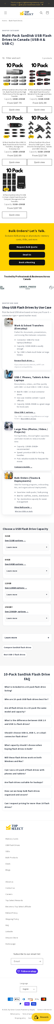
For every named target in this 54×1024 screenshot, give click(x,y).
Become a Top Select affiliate (18, 906)
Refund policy (15, 1014)
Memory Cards (12, 839)
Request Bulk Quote (27, 247)
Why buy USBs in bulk (24, 511)
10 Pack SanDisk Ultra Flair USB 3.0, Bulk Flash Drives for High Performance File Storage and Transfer (14, 93)
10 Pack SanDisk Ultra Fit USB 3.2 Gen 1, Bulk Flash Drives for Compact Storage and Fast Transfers (14, 198)
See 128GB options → (16, 588)
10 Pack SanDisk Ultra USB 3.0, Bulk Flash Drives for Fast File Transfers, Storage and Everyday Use (14, 145)
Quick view (14, 109)
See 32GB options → (15, 540)
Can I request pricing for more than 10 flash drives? (27, 805)
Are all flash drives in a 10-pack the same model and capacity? (25, 710)
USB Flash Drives (13, 845)
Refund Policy (12, 913)
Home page (10, 944)
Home (4, 21)
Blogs (8, 870)
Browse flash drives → (24, 360)
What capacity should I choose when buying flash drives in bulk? (23, 747)
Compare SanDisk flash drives (17, 647)
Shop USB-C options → (24, 412)
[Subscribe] (40, 961)
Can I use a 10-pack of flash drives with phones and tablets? (24, 772)
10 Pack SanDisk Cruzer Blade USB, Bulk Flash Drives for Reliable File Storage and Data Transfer (40, 93)
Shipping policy (20, 1018)
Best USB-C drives (28, 419)
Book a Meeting (27, 262)
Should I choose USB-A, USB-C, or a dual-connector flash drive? (26, 734)
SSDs (8, 851)
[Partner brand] (21, 287)
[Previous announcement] (5, 4)
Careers (9, 894)
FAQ (7, 925)
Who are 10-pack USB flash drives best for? (26, 699)
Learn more (12, 547)
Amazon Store (12, 937)
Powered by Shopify (28, 1010)
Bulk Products (12, 857)
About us (9, 882)
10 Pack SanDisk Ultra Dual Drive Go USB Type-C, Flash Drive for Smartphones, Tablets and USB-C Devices (39, 145)
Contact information (45, 1010)
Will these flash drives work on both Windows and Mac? (23, 759)
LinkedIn (9, 931)
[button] (5, 13)
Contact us (10, 888)
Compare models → (23, 467)
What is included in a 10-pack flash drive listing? (25, 689)
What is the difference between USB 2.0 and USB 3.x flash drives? (25, 722)
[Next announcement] (49, 4)
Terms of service (28, 1014)
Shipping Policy (12, 919)
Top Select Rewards (14, 900)
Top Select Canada (14, 1010)
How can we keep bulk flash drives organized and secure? (22, 793)
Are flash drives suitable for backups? (24, 782)
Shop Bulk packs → (23, 507)
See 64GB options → (15, 564)
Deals (8, 863)
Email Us (27, 254)
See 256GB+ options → (17, 611)
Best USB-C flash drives (14, 654)
